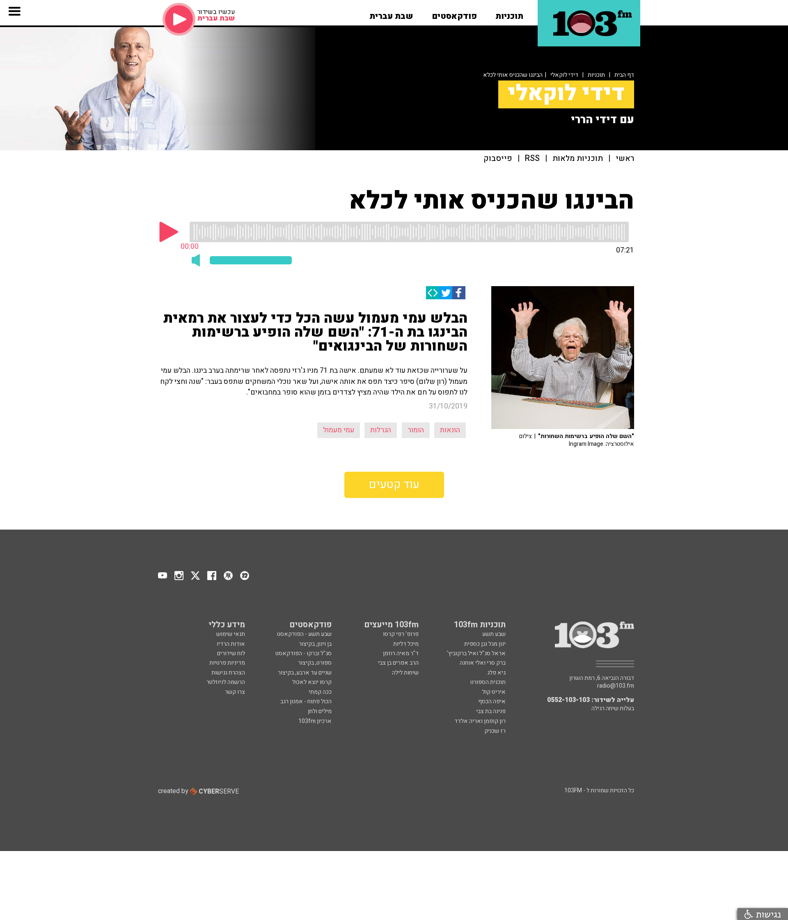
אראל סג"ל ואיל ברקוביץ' (476, 653)
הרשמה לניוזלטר (225, 682)
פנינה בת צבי (491, 711)
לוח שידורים (231, 653)
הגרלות (380, 430)
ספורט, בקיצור (315, 663)
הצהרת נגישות (228, 673)
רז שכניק (495, 731)
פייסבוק (497, 158)
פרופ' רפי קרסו (401, 634)
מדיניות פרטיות (227, 663)
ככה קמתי (320, 692)
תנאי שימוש (230, 634)
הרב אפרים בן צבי (398, 663)
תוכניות (596, 75)
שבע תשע (494, 634)
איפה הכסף (492, 701)
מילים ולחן (320, 711)
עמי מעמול (338, 430)
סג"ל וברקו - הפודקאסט (303, 653)
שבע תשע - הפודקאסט (304, 634)
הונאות (450, 430)
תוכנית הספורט (488, 682)
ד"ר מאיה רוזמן (401, 653)
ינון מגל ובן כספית (485, 644)
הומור (416, 430)
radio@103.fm (615, 686)
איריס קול (494, 692)
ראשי (625, 158)
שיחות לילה (405, 673)
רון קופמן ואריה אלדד (480, 721)
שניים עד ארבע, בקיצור (305, 673)
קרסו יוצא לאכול (312, 682)
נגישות (767, 914)
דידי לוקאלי (564, 75)
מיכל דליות (406, 644)
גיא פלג (496, 673)
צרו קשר (235, 692)
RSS (532, 158)
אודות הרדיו (231, 644)
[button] (509, 13)
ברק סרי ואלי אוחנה (483, 663)
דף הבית (624, 75)
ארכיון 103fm (315, 721)
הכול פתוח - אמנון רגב (306, 701)
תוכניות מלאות (577, 158)
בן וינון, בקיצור (315, 644)
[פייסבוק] (458, 292)
